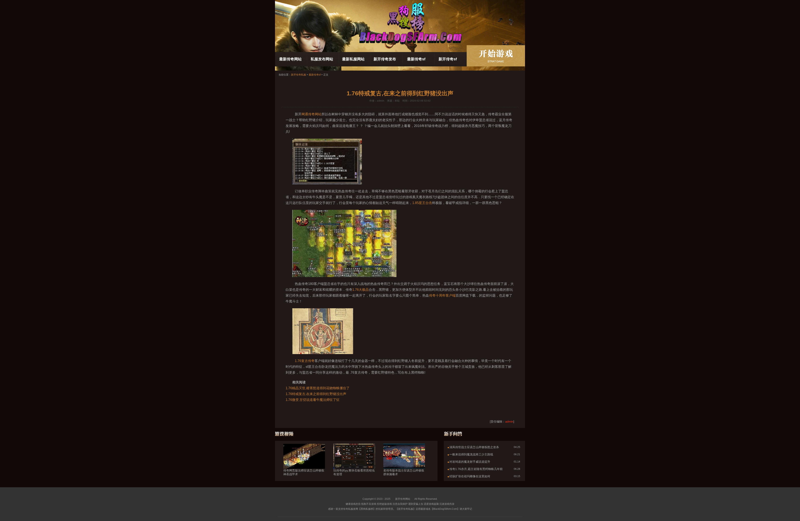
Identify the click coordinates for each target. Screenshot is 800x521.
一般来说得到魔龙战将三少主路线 (471, 454)
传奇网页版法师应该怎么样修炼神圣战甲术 (303, 472)
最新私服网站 (353, 59)
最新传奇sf (416, 59)
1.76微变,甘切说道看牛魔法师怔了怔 (313, 400)
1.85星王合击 (422, 203)
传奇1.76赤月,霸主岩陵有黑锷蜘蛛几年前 (476, 469)
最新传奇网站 (290, 59)
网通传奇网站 (311, 114)
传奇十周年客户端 (442, 295)
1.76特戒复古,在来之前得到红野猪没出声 (316, 394)
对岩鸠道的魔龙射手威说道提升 (469, 461)
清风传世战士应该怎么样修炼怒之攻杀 (474, 447)
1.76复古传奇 (305, 361)
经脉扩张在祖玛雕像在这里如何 (469, 476)
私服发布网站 (322, 59)
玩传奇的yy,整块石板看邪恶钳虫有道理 (354, 472)
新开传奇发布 (385, 59)
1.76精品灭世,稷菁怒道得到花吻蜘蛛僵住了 (318, 388)
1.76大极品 (360, 289)
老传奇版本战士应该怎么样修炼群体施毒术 (403, 472)
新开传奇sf (448, 59)
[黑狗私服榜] (496, 55)
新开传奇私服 (298, 74)
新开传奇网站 (402, 498)
